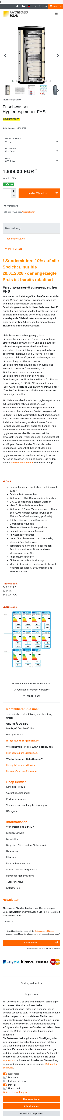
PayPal (12, 1084)
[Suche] (40, 6)
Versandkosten (28, 212)
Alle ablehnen (31, 1106)
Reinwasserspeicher (22, 462)
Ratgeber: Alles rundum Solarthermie (26, 845)
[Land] (28, 6)
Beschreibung (12, 228)
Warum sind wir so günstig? (21, 869)
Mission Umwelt (15, 832)
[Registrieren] (24, 6)
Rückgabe (12, 811)
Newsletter (12, 839)
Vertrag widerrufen (31, 983)
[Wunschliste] (45, 6)
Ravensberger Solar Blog (20, 875)
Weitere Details (13, 248)
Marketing (13, 1077)
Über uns (11, 857)
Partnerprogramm (16, 799)
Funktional (14, 1088)
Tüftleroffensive (14, 881)
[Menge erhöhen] (13, 190)
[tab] (31, 228)
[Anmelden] (17, 6)
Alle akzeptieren (31, 1099)
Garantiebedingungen (18, 792)
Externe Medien (17, 1081)
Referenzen (12, 851)
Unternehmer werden (18, 863)
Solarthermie (13, 887)
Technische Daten (15, 238)
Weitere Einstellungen (15, 1092)
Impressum (31, 994)
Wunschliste (12, 206)
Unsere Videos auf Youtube (21, 771)
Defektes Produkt (15, 786)
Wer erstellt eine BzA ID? (20, 826)
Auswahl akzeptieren (31, 1113)
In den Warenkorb (38, 193)
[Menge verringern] (13, 195)
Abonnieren (30, 942)
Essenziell (13, 1073)
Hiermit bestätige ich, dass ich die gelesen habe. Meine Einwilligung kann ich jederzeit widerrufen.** (33, 932)
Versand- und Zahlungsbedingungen (26, 805)
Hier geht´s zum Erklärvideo (21, 752)
